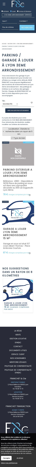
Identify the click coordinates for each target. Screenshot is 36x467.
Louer (14, 11)
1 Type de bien (19, 138)
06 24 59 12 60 (18, 416)
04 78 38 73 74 (18, 399)
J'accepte (6, 458)
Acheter (6, 11)
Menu (4, 4)
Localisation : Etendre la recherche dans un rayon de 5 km (18, 131)
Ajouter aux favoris (29, 195)
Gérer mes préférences (9, 463)
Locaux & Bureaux (24, 11)
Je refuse (20, 458)
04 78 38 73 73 (18, 389)
